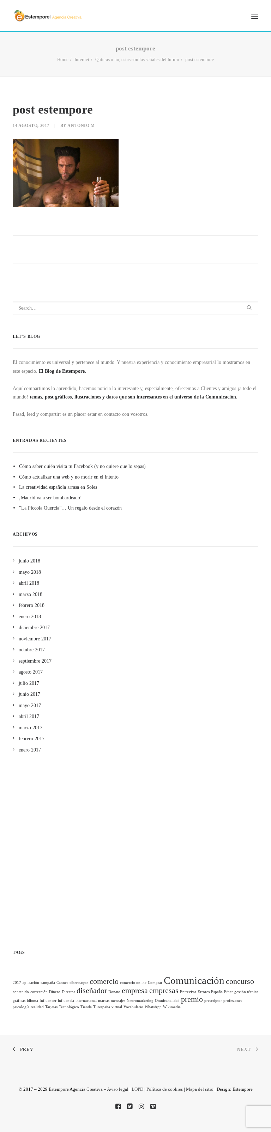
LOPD (137, 1089)
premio (192, 999)
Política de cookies (164, 1089)
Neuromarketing (140, 1001)
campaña (48, 983)
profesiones (232, 1001)
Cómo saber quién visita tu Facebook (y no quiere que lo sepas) (82, 466)
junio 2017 (29, 694)
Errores (204, 992)
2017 (17, 983)
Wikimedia (172, 1007)
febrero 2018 (31, 605)
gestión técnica (246, 992)
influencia (66, 1001)
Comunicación (194, 980)
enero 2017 (30, 750)
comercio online (133, 983)
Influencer (48, 1001)
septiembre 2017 (35, 661)
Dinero (54, 992)
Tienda (86, 1007)
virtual (117, 1007)
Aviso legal (117, 1089)
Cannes (62, 983)
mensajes (118, 1001)
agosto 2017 (31, 672)
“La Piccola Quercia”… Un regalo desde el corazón (70, 508)
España (217, 992)
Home (62, 59)
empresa (135, 990)
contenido (21, 992)
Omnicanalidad (167, 1001)
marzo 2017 (30, 727)
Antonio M (81, 125)
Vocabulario (133, 1007)
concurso (240, 981)
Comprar (155, 983)
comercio (104, 981)
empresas (164, 990)
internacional (86, 1001)
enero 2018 (30, 616)
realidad (37, 1007)
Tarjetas (51, 1007)
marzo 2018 (30, 594)
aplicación (31, 983)
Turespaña (101, 1007)
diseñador (92, 990)
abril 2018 (29, 583)
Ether (228, 992)
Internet (81, 59)
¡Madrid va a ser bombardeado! (50, 497)
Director (68, 992)
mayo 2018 (30, 572)
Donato (114, 992)
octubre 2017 (32, 649)
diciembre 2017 (34, 627)
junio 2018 (29, 561)
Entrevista (188, 992)
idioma (32, 1001)
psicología (21, 1007)
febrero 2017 (31, 738)
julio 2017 (29, 683)
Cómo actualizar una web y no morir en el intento (69, 477)
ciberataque (79, 983)
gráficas (19, 1001)
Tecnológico (69, 1007)
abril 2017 (29, 716)
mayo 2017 (30, 705)
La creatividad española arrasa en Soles (58, 487)
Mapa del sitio (199, 1089)
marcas (103, 1001)
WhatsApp (153, 1007)
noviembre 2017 (35, 638)
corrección (39, 992)
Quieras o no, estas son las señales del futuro (137, 59)
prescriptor (213, 1001)
